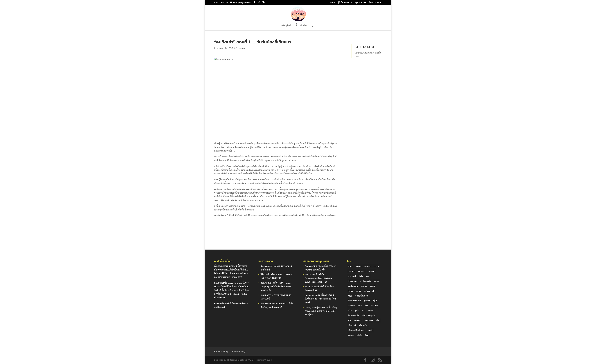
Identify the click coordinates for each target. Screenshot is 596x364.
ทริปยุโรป (286, 25)
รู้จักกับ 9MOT (343, 2)
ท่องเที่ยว (374, 305)
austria (358, 266)
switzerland (369, 291)
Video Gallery (239, 351)
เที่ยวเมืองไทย (301, 25)
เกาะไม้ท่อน (368, 320)
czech (376, 266)
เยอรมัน (370, 330)
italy (361, 276)
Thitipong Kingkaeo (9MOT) (241, 359)
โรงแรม (351, 335)
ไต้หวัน (359, 335)
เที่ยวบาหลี (352, 325)
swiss (358, 291)
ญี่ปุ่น (375, 300)
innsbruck (352, 276)
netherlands (365, 281)
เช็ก (377, 320)
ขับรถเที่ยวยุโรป (361, 296)
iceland (371, 271)
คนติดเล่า (243, 48)
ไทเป (367, 335)
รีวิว (363, 310)
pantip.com (353, 286)
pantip (376, 281)
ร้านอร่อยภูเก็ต (353, 315)
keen (368, 276)
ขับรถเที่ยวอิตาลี (354, 300)
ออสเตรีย (357, 320)
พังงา (350, 310)
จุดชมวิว (367, 300)
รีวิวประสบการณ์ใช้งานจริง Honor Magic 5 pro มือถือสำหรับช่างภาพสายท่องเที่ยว (276, 286)
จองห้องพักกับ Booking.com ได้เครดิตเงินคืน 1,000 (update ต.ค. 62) (318, 278)
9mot (350, 266)
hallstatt (351, 271)
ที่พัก (366, 305)
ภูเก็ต (357, 310)
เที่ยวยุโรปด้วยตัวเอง (356, 330)
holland (361, 271)
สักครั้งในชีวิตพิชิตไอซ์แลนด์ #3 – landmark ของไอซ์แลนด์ (320, 298)
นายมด (220, 48)
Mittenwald (352, 281)
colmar (367, 266)
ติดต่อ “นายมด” (375, 2)
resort (372, 286)
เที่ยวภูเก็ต (363, 325)
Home (332, 2)
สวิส (349, 320)
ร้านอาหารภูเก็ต (368, 315)
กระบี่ (350, 296)
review (350, 291)
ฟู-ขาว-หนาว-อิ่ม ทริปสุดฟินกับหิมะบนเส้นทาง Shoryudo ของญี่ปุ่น (321, 311)
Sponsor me (360, 2)
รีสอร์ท (370, 310)
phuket (364, 286)
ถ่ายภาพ (351, 305)
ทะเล (360, 305)
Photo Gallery (221, 351)
